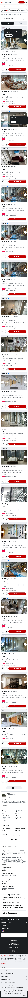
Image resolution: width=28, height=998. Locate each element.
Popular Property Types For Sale (8, 982)
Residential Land (14, 852)
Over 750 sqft (4, 888)
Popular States (4, 976)
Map (21, 23)
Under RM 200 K (5, 875)
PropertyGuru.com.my (5, 955)
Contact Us (3, 925)
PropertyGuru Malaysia (6, 967)
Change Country (5, 928)
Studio (3, 881)
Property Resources (5, 979)
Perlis (3, 869)
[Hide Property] (22, 32)
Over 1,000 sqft (11, 888)
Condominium (8, 851)
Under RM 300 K (12, 875)
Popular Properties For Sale (7, 970)
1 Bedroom (8, 881)
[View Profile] (14, 28)
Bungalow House (5, 852)
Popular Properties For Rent (7, 973)
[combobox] (13, 6)
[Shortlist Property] (25, 32)
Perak (6, 869)
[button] (2, 14)
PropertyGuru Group (6, 922)
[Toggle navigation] (26, 2)
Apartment (13, 851)
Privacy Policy (20, 990)
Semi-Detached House (21, 851)
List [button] (8, 23)
